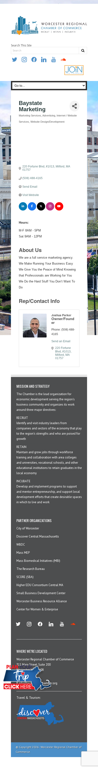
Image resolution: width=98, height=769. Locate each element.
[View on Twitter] (41, 209)
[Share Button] (74, 106)
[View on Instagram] (50, 209)
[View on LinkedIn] (23, 209)
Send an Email (60, 341)
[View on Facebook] (32, 209)
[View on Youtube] (59, 209)
